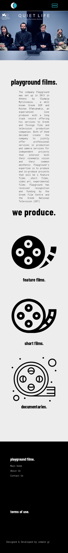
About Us (15, 470)
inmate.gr (44, 541)
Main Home (16, 465)
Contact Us (16, 475)
